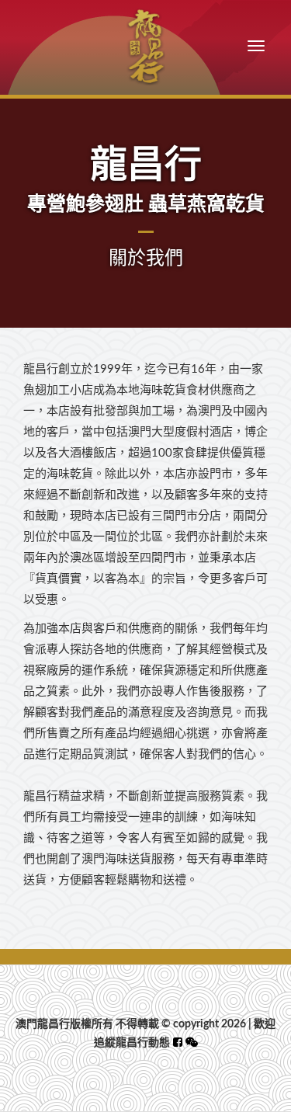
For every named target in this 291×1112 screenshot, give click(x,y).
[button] (191, 1042)
